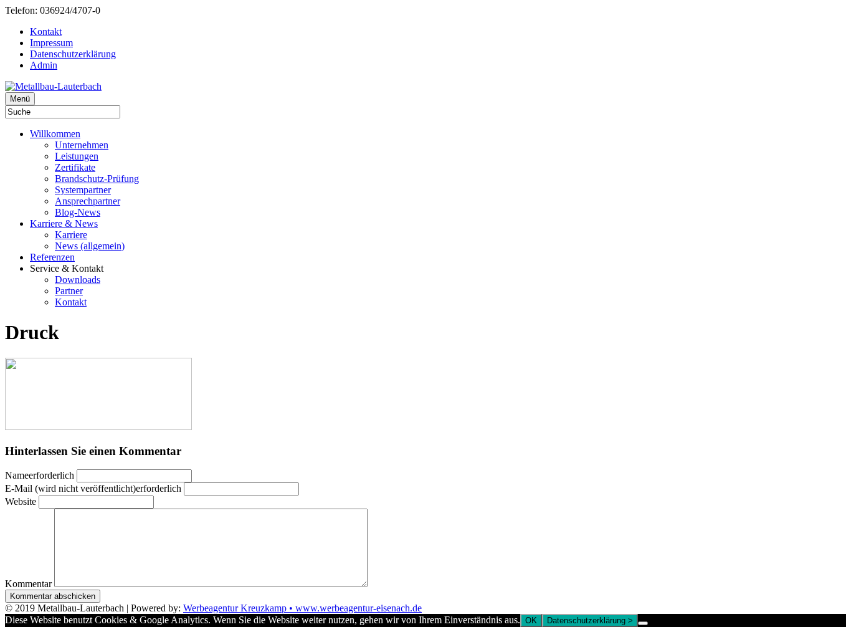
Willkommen (55, 133)
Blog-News (77, 212)
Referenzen (52, 257)
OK (531, 620)
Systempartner (83, 189)
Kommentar (28, 583)
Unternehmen (81, 145)
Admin (43, 65)
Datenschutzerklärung (73, 54)
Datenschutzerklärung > (590, 620)
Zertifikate (75, 167)
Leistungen (76, 156)
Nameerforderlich (39, 475)
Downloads (77, 279)
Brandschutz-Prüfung (97, 178)
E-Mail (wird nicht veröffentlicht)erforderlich (93, 488)
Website (20, 501)
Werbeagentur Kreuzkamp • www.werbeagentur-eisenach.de (302, 608)
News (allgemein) (90, 246)
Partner (69, 290)
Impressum (51, 42)
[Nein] (643, 623)
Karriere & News (64, 223)
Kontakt (46, 31)
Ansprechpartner (87, 201)
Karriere (71, 234)
